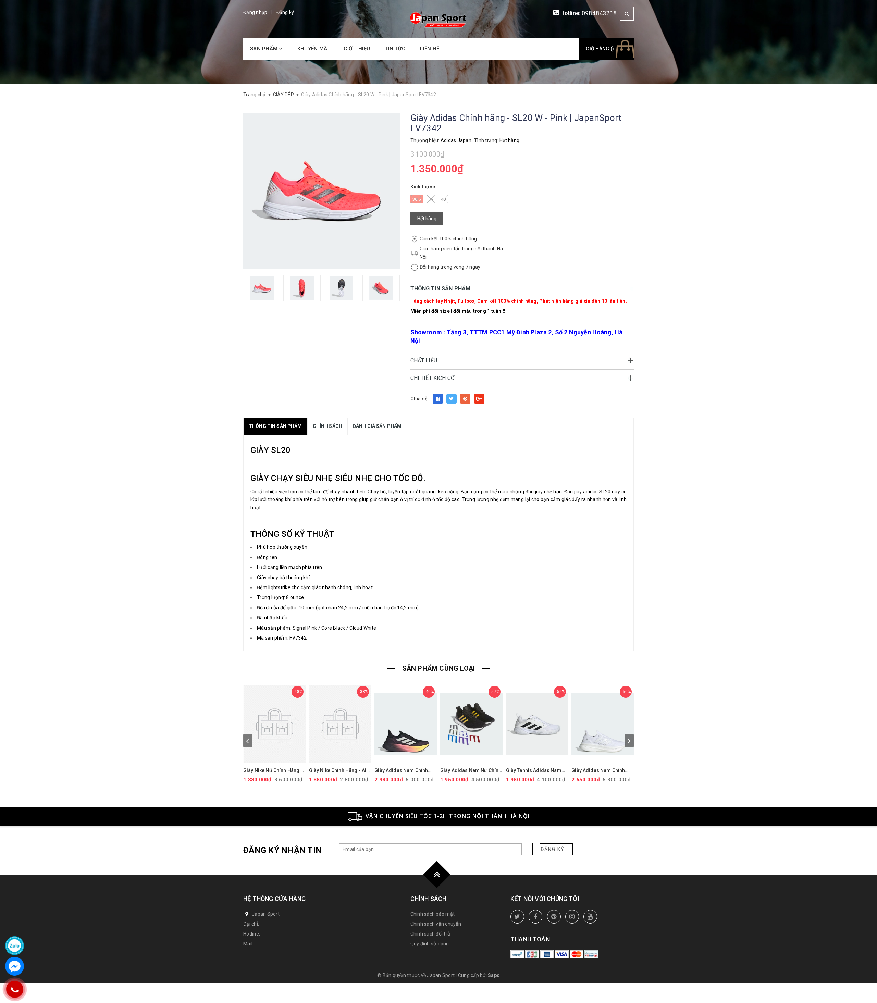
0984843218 (599, 13)
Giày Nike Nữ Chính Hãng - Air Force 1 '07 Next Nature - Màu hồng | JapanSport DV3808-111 (273, 770)
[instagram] (572, 917)
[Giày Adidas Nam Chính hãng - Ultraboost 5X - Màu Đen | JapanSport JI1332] (405, 724)
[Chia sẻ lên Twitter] (451, 399)
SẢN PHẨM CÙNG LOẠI (438, 668)
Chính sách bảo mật (432, 914)
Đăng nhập (255, 12)
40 (443, 199)
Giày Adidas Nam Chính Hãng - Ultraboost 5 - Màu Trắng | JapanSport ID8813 (601, 770)
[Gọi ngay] (14, 989)
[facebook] (535, 917)
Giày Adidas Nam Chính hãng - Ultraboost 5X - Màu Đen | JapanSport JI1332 (404, 770)
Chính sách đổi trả (430, 934)
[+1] (479, 399)
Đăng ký (285, 12)
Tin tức (395, 49)
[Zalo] (14, 945)
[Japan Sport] (438, 19)
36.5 (416, 199)
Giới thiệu (357, 49)
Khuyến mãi (313, 49)
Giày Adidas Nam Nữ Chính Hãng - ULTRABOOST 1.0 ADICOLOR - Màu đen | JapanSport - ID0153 (470, 770)
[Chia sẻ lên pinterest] (465, 399)
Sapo (494, 975)
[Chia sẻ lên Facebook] (438, 399)
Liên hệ (429, 49)
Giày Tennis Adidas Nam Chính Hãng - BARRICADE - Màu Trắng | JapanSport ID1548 (536, 770)
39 (431, 199)
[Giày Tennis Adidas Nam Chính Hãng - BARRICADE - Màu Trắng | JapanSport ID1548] (537, 724)
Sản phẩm (264, 49)
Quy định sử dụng (429, 943)
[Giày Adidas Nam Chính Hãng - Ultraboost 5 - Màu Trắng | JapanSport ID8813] (602, 724)
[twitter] (517, 917)
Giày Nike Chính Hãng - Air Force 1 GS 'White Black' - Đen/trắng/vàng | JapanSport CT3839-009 (339, 770)
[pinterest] (554, 917)
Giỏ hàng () (600, 48)
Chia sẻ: (419, 398)
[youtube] (590, 917)
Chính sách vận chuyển (435, 924)
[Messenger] (14, 966)
